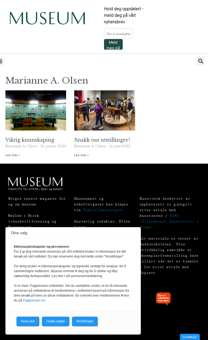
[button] (200, 60)
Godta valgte (55, 321)
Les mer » (12, 155)
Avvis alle (28, 321)
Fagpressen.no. (34, 300)
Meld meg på (113, 45)
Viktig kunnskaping (29, 140)
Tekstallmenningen (102, 210)
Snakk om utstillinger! (102, 140)
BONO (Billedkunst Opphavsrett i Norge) (169, 221)
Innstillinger (190, 336)
